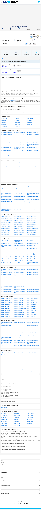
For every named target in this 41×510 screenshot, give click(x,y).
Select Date (19, 65)
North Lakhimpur (5, 66)
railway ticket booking (13, 100)
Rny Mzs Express (4, 69)
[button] (34, 40)
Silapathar (14, 66)
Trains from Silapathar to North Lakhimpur (8, 401)
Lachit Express (4, 64)
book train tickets (5, 79)
